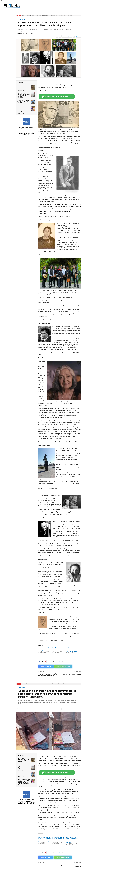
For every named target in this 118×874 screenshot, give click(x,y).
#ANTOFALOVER (59, 12)
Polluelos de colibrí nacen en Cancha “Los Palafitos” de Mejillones (23, 101)
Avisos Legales (37, 0)
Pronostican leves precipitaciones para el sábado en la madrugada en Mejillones (23, 95)
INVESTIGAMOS (52, 12)
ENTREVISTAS (39, 12)
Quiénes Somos (31, 0)
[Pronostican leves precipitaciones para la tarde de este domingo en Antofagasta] (33, 87)
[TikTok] (114, 12)
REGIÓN (15, 12)
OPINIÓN (45, 12)
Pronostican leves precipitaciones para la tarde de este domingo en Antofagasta (23, 87)
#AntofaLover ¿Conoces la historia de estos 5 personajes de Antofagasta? (44, 649)
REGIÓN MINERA (32, 12)
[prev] (77, 15)
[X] (116, 12)
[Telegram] (77, 36)
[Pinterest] (62, 36)
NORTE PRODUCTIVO (24, 12)
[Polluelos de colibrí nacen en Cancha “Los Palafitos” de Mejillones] (33, 102)
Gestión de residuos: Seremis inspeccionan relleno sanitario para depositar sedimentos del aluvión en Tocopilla (45, 15)
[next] (79, 15)
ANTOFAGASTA (5, 12)
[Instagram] (112, 12)
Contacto (26, 0)
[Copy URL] (79, 36)
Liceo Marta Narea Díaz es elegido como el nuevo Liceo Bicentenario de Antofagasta (58, 649)
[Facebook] (110, 12)
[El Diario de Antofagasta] (26, 121)
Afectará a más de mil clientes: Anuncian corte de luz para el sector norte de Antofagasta (71, 673)
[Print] (74, 36)
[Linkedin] (68, 36)
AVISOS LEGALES (67, 12)
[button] (116, 0)
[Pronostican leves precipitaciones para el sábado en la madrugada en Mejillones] (33, 94)
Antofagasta (21, 19)
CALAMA (10, 12)
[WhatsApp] (65, 36)
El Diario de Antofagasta (23, 33)
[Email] (71, 36)
